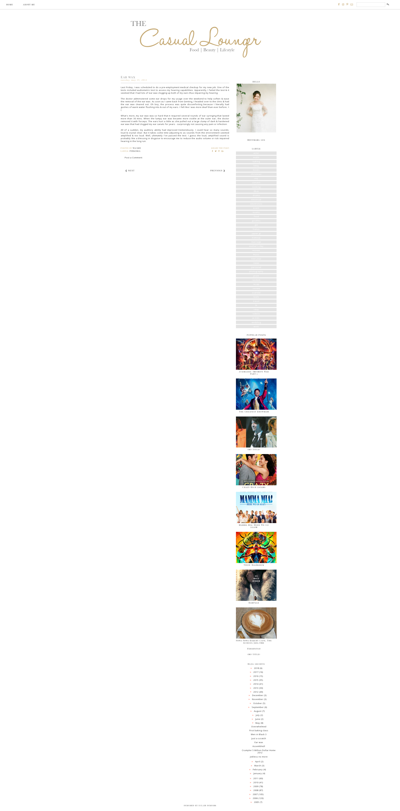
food (256, 216)
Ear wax (259, 742)
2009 (256, 786)
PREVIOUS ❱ (217, 170)
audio (256, 157)
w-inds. (256, 317)
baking (256, 161)
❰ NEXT (130, 170)
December (258, 695)
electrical (256, 199)
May (258, 723)
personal (135, 151)
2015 (256, 680)
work (256, 326)
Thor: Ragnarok (254, 565)
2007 (255, 794)
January (257, 773)
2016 (256, 676)
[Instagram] (343, 4)
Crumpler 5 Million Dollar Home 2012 (259, 751)
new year (256, 258)
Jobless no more (259, 756)
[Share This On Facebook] (212, 151)
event (256, 208)
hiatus (256, 229)
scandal (256, 292)
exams (256, 212)
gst (256, 224)
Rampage (254, 602)
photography (256, 271)
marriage (256, 241)
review (256, 288)
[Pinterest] (347, 4)
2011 (256, 778)
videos (256, 313)
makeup (256, 237)
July (258, 715)
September (258, 707)
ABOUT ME (29, 4)
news (256, 263)
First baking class (258, 730)
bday (256, 165)
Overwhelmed (258, 726)
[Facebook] (339, 4)
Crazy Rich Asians (254, 487)
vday (256, 309)
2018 (257, 668)
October (258, 703)
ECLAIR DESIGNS (207, 805)
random (256, 280)
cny (256, 178)
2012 (256, 691)
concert (256, 182)
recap (256, 284)
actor (256, 153)
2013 (256, 688)
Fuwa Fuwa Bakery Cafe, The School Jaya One (254, 641)
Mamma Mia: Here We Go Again (254, 526)
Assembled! (258, 746)
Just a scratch (258, 738)
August (258, 711)
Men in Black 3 (259, 734)
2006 (255, 798)
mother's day (256, 246)
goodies (256, 220)
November (258, 699)
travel (256, 301)
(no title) (254, 449)
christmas (256, 174)
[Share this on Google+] (222, 151)
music (256, 254)
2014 (256, 683)
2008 (256, 790)
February (258, 769)
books (256, 169)
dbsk (256, 191)
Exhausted (254, 648)
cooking (256, 186)
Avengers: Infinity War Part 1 (254, 372)
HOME (9, 4)
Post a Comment (133, 157)
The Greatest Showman (254, 411)
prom (256, 275)
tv (256, 305)
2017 (256, 672)
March (258, 765)
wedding (256, 322)
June (258, 719)
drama (256, 195)
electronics (256, 203)
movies (256, 250)
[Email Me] (351, 4)
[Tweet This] (216, 151)
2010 (256, 782)
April (258, 761)
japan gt (256, 233)
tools (256, 296)
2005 (257, 802)
